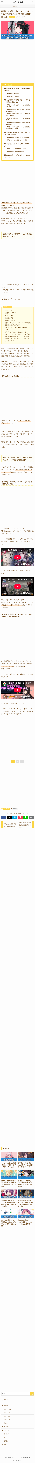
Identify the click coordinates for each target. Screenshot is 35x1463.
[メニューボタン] (2, 2)
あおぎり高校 (7, 1409)
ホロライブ (7, 1419)
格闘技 (6, 1441)
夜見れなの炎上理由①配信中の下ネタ (16, 149)
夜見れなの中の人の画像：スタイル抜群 (17, 140)
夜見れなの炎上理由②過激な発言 (15, 151)
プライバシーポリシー (25, 1457)
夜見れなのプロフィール (13, 93)
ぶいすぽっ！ (7, 1416)
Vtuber (6, 1405)
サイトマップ (15, 1457)
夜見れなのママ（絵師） (13, 96)
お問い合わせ (8, 1457)
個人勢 (6, 1423)
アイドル (6, 1430)
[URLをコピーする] (31, 817)
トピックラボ (17, 2)
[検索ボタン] (33, 2)
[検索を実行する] (32, 1394)
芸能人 (6, 1445)
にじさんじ (11, 17)
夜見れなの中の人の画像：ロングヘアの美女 (18, 137)
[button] (3, 817)
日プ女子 (6, 1434)
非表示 (10, 84)
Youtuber (6, 1426)
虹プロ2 (6, 1437)
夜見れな (15, 809)
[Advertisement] (17, 59)
